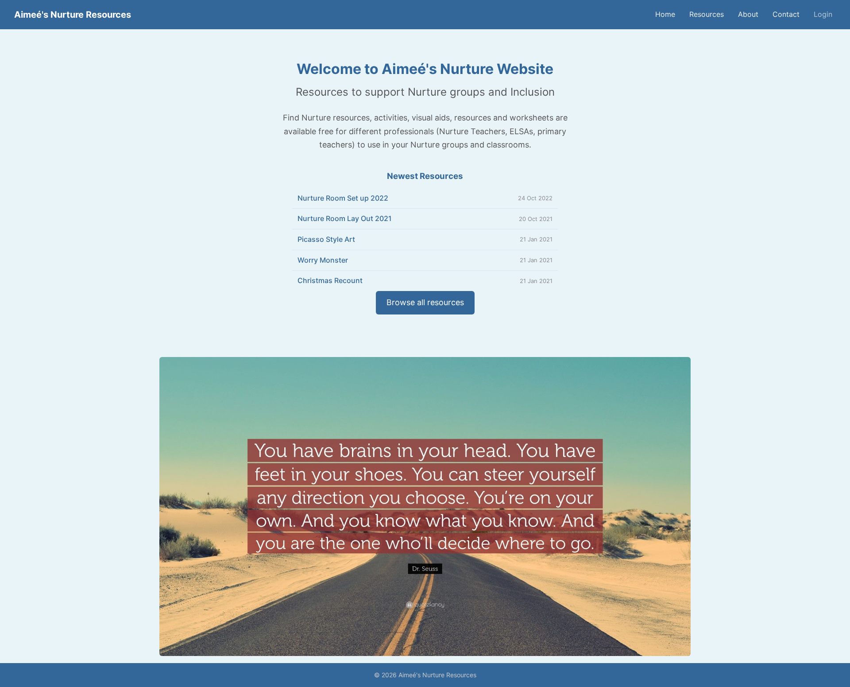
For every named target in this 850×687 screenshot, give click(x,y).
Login (823, 14)
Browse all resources (425, 302)
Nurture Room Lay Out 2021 (345, 218)
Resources (706, 14)
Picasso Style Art (326, 239)
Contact (786, 14)
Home (665, 14)
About (748, 14)
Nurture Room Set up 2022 (343, 198)
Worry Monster (323, 260)
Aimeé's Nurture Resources (72, 14)
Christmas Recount (330, 280)
